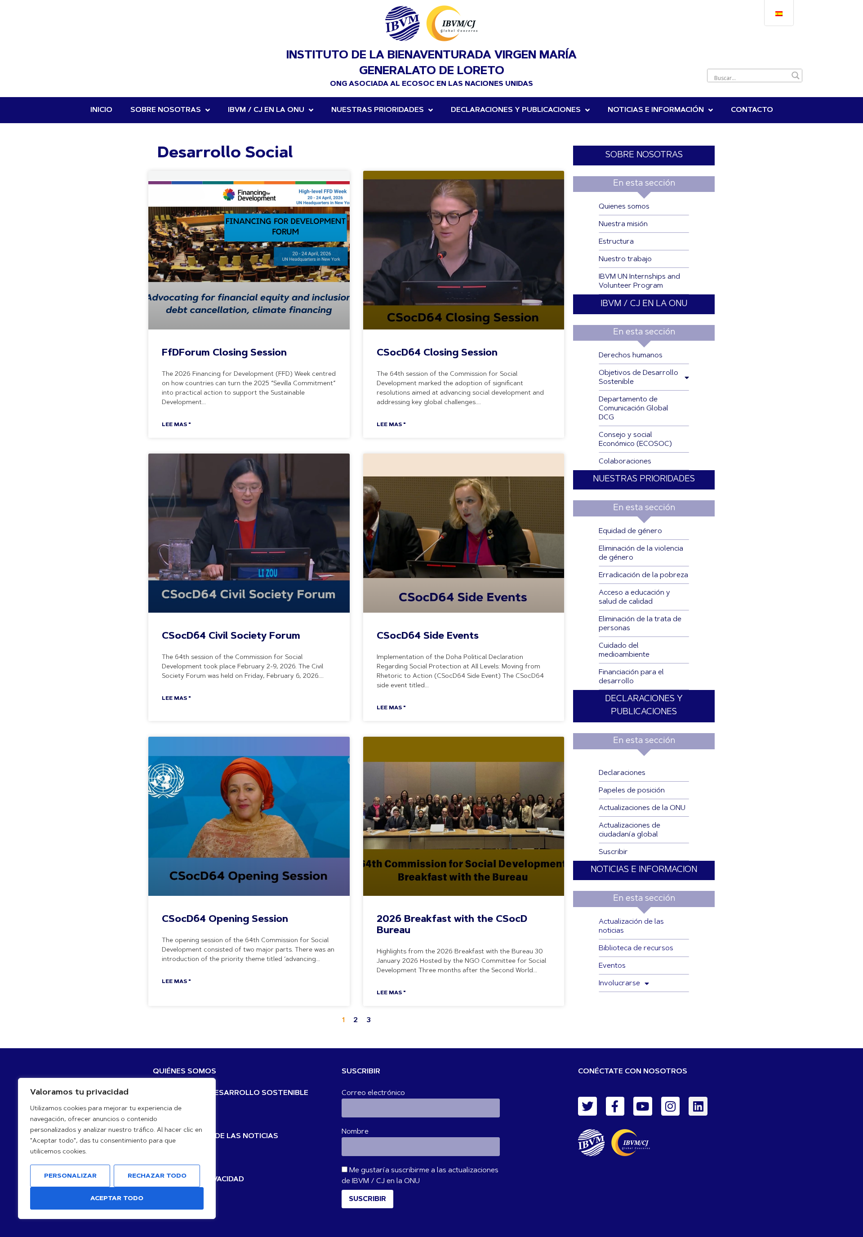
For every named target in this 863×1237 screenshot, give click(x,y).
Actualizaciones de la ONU (642, 808)
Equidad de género (630, 531)
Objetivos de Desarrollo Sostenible (638, 377)
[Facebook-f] (615, 1106)
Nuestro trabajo (625, 259)
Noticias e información (656, 110)
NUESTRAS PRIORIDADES (377, 110)
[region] (117, 1148)
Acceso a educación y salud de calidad (634, 597)
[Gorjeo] (587, 1106)
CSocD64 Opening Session (225, 919)
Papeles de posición (632, 790)
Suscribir (613, 852)
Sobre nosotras (165, 110)
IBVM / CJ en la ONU (266, 110)
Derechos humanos (631, 355)
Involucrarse (619, 983)
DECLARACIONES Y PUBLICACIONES (516, 110)
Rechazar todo (157, 1176)
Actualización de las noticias (631, 926)
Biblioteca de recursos (636, 948)
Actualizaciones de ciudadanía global (629, 830)
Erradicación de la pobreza (643, 575)
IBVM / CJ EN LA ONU (644, 304)
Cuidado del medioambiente (624, 650)
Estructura (616, 241)
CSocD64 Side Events (428, 636)
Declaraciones (622, 773)
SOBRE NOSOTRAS (644, 155)
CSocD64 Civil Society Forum (231, 636)
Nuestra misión (623, 224)
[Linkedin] (698, 1106)
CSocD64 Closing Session (437, 353)
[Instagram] (670, 1106)
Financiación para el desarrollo (631, 677)
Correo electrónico (373, 1093)
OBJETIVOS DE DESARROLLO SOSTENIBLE (230, 1093)
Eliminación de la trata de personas (640, 624)
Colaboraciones (625, 461)
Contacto (752, 110)
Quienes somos (624, 206)
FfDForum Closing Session (224, 353)
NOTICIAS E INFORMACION (644, 870)
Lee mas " (176, 424)
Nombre (355, 1131)
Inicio (101, 110)
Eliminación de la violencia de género (641, 553)
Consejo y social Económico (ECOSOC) (635, 440)
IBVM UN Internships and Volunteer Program (639, 281)
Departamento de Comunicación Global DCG (633, 408)
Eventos (612, 966)
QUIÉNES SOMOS (184, 1071)
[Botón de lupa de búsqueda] (795, 75)
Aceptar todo (116, 1199)
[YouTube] (642, 1106)
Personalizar (70, 1176)
